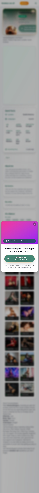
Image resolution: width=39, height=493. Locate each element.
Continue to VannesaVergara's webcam (21, 241)
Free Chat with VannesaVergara (21, 259)
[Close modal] (34, 224)
